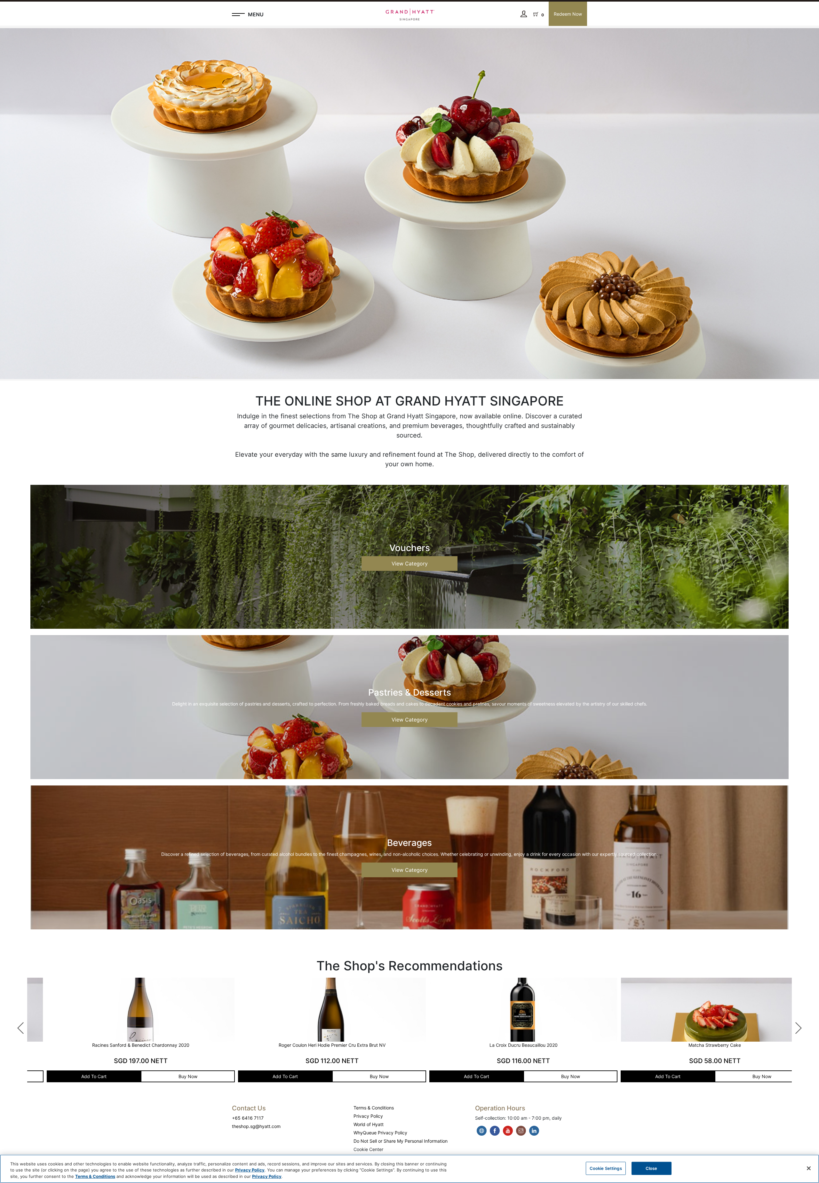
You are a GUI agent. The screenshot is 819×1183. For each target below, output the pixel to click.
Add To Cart (76, 1076)
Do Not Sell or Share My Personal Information (401, 1141)
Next (795, 1025)
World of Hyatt (369, 1124)
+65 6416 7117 (248, 1118)
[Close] (809, 1168)
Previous (17, 1025)
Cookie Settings (606, 1168)
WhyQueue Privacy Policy (380, 1132)
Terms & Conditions (374, 1107)
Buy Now (170, 1076)
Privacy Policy (368, 1116)
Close (651, 1168)
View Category (410, 563)
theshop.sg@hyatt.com (256, 1126)
